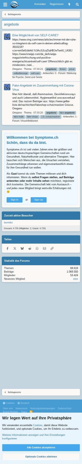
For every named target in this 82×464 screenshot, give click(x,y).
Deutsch (24, 403)
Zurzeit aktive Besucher (18, 215)
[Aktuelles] (69, 4)
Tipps (24, 411)
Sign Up (38, 199)
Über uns (8, 408)
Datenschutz (64, 408)
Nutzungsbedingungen (42, 408)
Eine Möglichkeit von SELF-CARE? (35, 35)
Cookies (10, 403)
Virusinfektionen (29, 120)
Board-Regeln (10, 411)
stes (75, 278)
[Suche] (77, 4)
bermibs (8, 222)
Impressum (21, 408)
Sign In (14, 199)
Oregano (17, 69)
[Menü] (5, 4)
